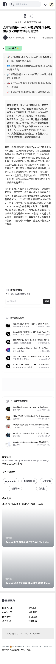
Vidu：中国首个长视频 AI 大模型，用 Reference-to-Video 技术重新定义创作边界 (31, 417)
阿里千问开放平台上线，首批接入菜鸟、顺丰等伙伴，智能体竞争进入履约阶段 (31, 357)
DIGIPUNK (7, 608)
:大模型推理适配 (25, 343)
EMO (22, 351)
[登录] (51, 4)
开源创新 (16, 427)
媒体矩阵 (33, 621)
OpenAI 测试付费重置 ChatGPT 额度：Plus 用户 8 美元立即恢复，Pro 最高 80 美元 (31, 333)
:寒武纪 (15, 343)
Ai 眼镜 (26, 327)
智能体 (26, 359)
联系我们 (33, 608)
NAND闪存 (17, 367)
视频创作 (16, 410)
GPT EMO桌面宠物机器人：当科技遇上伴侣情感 (30, 348)
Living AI (16, 351)
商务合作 (6, 616)
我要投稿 (6, 621)
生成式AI (16, 445)
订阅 (47, 301)
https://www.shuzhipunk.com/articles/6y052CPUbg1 (25, 460)
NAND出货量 (27, 367)
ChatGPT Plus (18, 335)
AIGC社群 (7, 612)
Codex (27, 335)
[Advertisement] (28, 256)
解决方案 (33, 616)
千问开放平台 (18, 327)
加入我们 (33, 612)
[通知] (45, 4)
